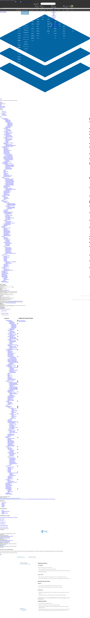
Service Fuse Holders (9, 154)
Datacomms (3, 267)
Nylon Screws (8, 241)
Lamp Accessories (10, 355)
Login (54, 8)
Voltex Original (6, 131)
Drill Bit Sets (7, 262)
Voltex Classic (6, 128)
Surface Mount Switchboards (10, 165)
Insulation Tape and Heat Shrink (8, 158)
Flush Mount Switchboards (10, 166)
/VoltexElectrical (2, 523)
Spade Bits (5, 258)
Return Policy (32, 557)
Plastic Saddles (10, 208)
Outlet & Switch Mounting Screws (11, 253)
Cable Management (9, 406)
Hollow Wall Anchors (9, 243)
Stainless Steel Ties (8, 221)
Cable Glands (6, 211)
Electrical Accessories (5, 313)
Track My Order (4, 115)
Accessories (5, 277)
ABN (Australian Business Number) (5, 299)
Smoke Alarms (4, 226)
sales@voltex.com (3, 522)
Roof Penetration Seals (7, 224)
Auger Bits (5, 259)
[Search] (54, 4)
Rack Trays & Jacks (7, 269)
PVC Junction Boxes (9, 213)
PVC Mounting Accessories (10, 217)
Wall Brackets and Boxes (7, 150)
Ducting (5, 199)
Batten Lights (6, 187)
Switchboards (10, 366)
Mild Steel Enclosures (9, 168)
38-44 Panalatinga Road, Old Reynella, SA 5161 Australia (8, 517)
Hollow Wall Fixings (7, 242)
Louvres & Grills (6, 198)
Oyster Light (6, 193)
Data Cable (5, 268)
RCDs (5, 170)
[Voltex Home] (17, 1)
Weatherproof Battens (9, 188)
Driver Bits (9, 471)
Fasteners (3, 236)
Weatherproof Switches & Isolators (11, 145)
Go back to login (2, 308)
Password (1, 287)
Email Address (2, 294)
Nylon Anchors (10, 449)
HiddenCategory (6, 119)
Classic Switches (8, 130)
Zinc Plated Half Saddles (11, 203)
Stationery (5, 278)
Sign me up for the (8, 302)
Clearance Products (5, 275)
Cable (3, 200)
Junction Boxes (6, 149)
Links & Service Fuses (7, 153)
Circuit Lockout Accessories (8, 175)
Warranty (3, 512)
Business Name (2, 298)
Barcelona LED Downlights (10, 180)
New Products (4, 271)
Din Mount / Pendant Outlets (12, 360)
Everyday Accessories (5, 273)
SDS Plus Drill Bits (8, 263)
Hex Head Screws (12, 460)
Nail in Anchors (8, 239)
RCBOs (5, 169)
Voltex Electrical (4, 310)
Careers (3, 504)
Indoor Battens (12, 395)
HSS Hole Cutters (6, 257)
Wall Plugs (5, 254)
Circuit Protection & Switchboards (11, 365)
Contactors (9, 377)
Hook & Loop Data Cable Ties (8, 270)
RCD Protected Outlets (7, 232)
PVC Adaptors (8, 218)
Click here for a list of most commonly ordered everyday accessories (24, 13)
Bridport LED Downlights (13, 389)
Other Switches (8, 140)
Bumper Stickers (6, 279)
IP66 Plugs (5, 228)
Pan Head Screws (8, 247)
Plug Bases (5, 147)
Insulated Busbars (6, 174)
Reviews (3, 506)
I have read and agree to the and (11, 301)
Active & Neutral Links (9, 155)
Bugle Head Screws (9, 248)
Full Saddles (11, 413)
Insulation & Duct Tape (9, 159)
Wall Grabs (5, 237)
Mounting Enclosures (7, 231)
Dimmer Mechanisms (7, 192)
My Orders (56, 25)
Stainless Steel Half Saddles (12, 204)
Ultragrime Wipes (6, 266)
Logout (54, 11)
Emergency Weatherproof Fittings (11, 189)
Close (1, 554)
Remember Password (3, 288)
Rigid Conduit (8, 216)
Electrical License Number (4, 292)
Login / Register (54, 7)
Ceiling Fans (6, 196)
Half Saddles (7, 202)
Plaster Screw (8, 244)
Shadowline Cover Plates (13, 338)
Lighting (3, 177)
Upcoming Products (5, 272)
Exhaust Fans (6, 197)
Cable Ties (5, 220)
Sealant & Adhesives (7, 255)
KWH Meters (6, 162)
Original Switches (8, 133)
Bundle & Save (4, 274)
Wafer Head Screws (9, 252)
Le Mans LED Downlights (10, 183)
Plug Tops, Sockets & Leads (8, 156)
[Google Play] (2, 529)
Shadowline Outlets (8, 135)
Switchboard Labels (13, 372)
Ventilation (7, 401)
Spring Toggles (12, 454)
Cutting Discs (6, 264)
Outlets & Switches (5, 118)
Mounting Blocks (6, 148)
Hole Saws (5, 256)
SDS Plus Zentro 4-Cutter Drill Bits (11, 261)
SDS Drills (5, 260)
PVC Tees (7, 214)
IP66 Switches (6, 229)
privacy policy (20, 301)
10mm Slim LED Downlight (10, 181)
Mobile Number (2, 297)
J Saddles (7, 209)
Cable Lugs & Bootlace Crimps (8, 157)
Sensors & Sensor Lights (7, 190)
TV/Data (11, 343)
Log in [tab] (1, 284)
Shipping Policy (21, 557)
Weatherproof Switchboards (10, 164)
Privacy (3, 510)
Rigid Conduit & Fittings (7, 212)
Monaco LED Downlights (13, 382)
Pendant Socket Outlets (7, 234)
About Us (3, 503)
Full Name (2, 293)
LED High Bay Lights (7, 186)
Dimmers (7, 141)
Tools (7, 466)
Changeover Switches (7, 176)
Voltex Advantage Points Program (11, 302)
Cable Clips (5, 210)
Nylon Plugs (7, 240)
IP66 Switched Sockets (11, 438)
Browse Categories (3, 11)
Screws (5, 246)
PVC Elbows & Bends (9, 215)
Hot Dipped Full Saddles (11, 207)
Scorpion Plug (8, 245)
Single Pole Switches (9, 138)
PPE (4, 280)
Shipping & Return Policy (6, 511)
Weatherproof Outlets (9, 144)
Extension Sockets (10, 443)
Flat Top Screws (8, 250)
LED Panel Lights (6, 191)
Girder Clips (5, 225)
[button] (45, 531)
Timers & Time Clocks (7, 161)
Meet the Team (4, 502)
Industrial (3, 227)
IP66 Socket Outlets (7, 230)
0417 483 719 (2, 520)
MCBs (5, 172)
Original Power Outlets (9, 132)
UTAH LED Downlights (9, 182)
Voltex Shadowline (6, 134)
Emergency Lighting (7, 195)
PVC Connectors (12, 426)
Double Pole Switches (9, 139)
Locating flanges (8, 219)
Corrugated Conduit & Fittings (12, 421)
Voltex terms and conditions (12, 301)
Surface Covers (8, 167)
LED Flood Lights (6, 185)
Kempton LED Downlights (10, 184)
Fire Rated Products (7, 152)
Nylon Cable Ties (12, 431)
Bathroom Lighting (6, 194)
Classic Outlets (8, 129)
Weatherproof (6, 143)
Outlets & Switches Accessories (8, 142)
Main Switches (6, 171)
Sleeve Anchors (6, 238)
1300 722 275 (36, 4)
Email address (2, 286)
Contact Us (3, 505)
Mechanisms (5, 137)
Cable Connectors (6, 151)
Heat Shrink (7, 160)
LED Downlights (6, 178)
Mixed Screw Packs (9, 251)
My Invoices (57, 26)
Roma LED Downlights (13, 383)
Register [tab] (4, 284)
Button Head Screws (13, 459)
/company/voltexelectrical (4, 525)
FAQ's (3, 513)
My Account (57, 23)
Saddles (5, 201)
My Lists (56, 24)
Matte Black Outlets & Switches (8, 146)
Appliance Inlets (6, 233)
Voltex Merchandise (5, 276)
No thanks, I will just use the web (5, 537)
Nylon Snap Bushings (7, 223)
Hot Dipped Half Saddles (11, 205)
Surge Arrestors (6, 173)
